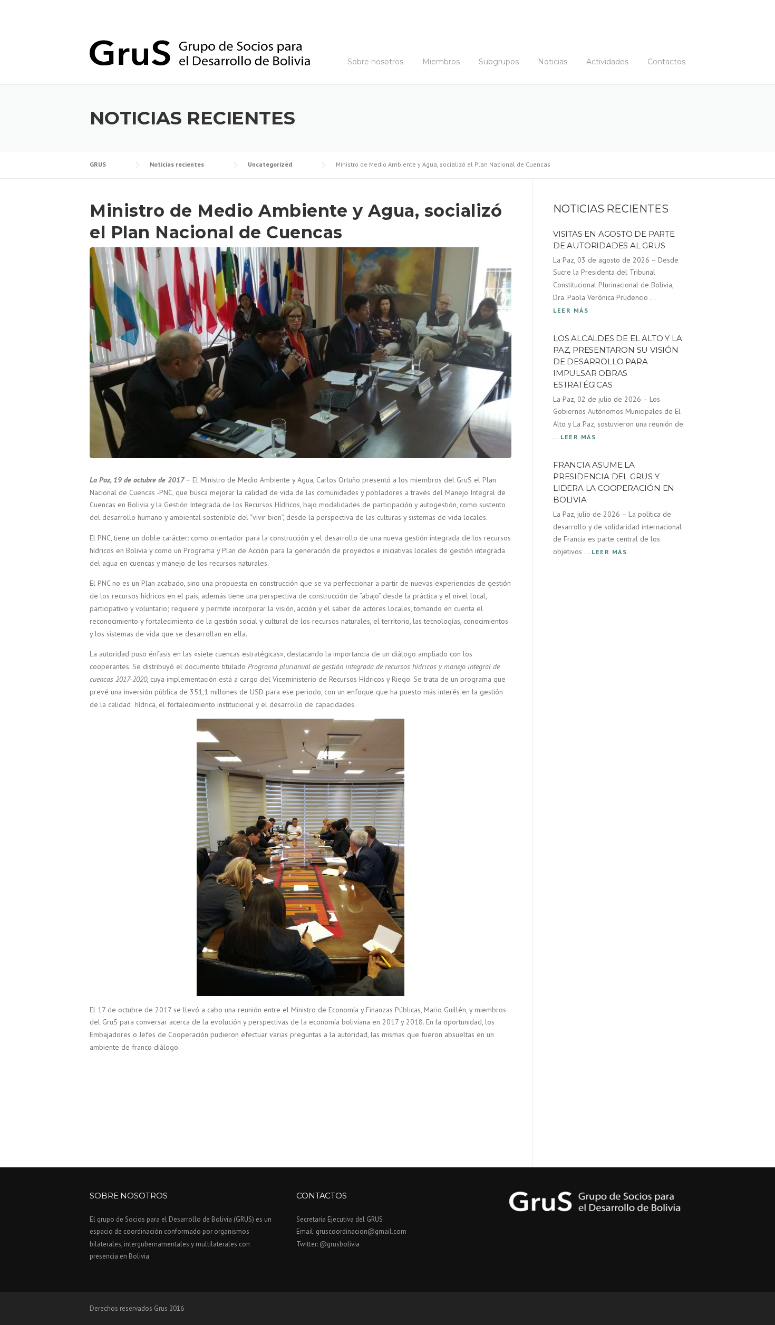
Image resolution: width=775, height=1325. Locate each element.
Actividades (607, 61)
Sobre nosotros (375, 61)
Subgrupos (499, 61)
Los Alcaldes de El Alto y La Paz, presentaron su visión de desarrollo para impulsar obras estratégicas (617, 361)
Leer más (570, 310)
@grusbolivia (339, 1244)
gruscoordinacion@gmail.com (361, 1231)
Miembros (441, 61)
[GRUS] (200, 51)
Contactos (666, 61)
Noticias (552, 61)
